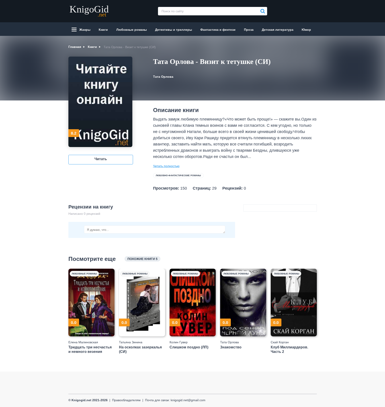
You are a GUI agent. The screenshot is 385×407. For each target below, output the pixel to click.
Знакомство (231, 347)
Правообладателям (126, 400)
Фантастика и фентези (218, 29)
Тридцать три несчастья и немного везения (90, 349)
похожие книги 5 (142, 259)
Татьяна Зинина (130, 342)
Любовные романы (131, 29)
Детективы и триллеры (173, 29)
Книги (103, 29)
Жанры (84, 29)
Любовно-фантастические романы (178, 175)
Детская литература (277, 29)
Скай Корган (280, 342)
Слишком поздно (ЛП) (189, 347)
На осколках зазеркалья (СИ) (140, 349)
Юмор (306, 29)
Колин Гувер (179, 342)
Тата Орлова (163, 76)
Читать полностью (166, 166)
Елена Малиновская (83, 342)
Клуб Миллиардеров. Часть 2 (289, 349)
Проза (249, 29)
